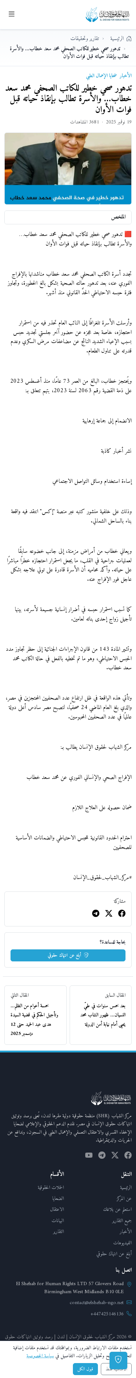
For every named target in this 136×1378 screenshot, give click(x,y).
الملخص (118, 217)
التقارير (58, 1231)
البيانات (57, 1220)
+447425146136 (107, 1314)
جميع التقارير (122, 1220)
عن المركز (124, 1198)
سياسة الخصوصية (40, 1356)
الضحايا (58, 1198)
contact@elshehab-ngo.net (97, 1303)
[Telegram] (95, 914)
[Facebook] (121, 914)
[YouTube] (88, 1156)
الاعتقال (57, 1209)
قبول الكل (85, 1369)
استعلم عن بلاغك (117, 1209)
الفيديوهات (122, 1243)
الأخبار (126, 1231)
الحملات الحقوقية (51, 1187)
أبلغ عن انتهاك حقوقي (65, 955)
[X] (108, 914)
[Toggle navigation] (11, 14)
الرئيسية (126, 1187)
